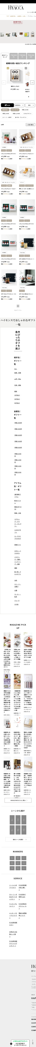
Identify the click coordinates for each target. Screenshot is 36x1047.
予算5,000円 (5, 113)
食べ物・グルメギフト (21, 117)
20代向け (17, 395)
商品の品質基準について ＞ (23, 915)
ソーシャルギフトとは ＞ (13, 886)
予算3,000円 (25, 110)
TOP (7, 16)
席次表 (34, 1002)
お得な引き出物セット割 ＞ (13, 934)
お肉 (15, 580)
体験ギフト (17, 545)
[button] (2, 137)
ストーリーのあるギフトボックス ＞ (13, 897)
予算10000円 (31, 56)
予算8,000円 (18, 447)
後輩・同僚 (17, 373)
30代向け (17, 399)
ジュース (16, 600)
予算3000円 (14, 56)
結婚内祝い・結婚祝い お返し (18, 16)
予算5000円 (22, 56)
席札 (33, 1007)
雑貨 (15, 568)
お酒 (15, 590)
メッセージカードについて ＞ (13, 915)
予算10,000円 (16, 113)
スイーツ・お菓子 (6, 117)
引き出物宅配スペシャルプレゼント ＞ (13, 943)
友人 (15, 369)
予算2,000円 (18, 423)
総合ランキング (5, 56)
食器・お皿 (17, 513)
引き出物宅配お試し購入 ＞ (23, 887)
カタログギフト (27, 113)
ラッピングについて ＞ (13, 905)
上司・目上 (17, 379)
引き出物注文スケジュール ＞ (23, 906)
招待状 (34, 1005)
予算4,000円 (18, 435)
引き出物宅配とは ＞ (13, 924)
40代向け (17, 403)
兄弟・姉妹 (17, 385)
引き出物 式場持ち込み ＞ (22, 897)
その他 (16, 604)
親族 (15, 391)
